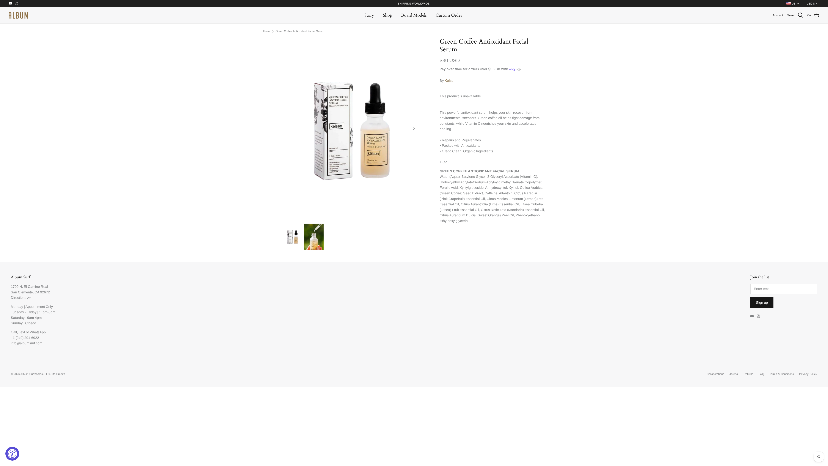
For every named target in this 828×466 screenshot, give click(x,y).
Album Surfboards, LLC (35, 374)
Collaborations (715, 374)
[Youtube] (10, 3)
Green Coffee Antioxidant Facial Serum (300, 31)
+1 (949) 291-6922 (25, 338)
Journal (734, 374)
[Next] (414, 128)
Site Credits (57, 374)
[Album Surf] (18, 15)
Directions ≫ (21, 297)
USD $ (810, 3)
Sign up (762, 302)
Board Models (414, 15)
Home (266, 31)
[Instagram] (16, 3)
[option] (351, 128)
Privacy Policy (808, 374)
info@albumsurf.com (26, 343)
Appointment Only (39, 307)
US (793, 3)
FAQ (761, 374)
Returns (748, 374)
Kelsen (450, 80)
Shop (387, 15)
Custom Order (449, 15)
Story (369, 15)
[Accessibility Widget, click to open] (12, 454)
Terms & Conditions (781, 374)
